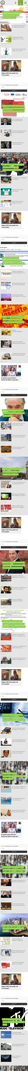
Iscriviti (14, 90)
